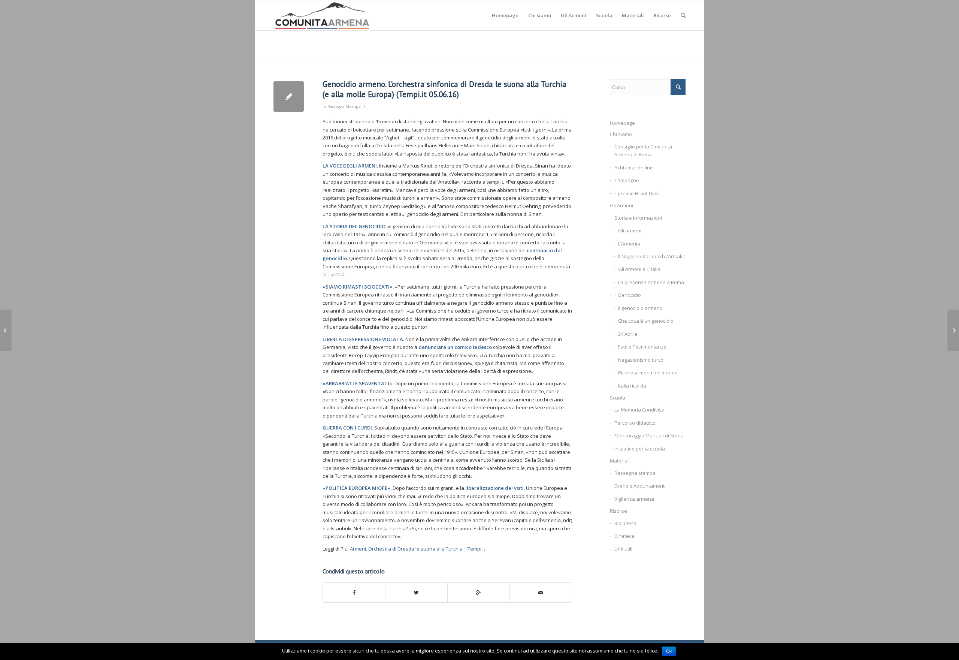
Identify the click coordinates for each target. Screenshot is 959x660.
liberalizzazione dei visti (494, 488)
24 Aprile (628, 334)
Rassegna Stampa (344, 106)
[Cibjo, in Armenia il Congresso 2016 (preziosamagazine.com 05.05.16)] (6, 330)
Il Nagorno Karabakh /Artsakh (652, 256)
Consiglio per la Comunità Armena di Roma (643, 150)
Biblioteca (625, 523)
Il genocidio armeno (640, 308)
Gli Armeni (621, 205)
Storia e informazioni (638, 217)
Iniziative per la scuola (639, 448)
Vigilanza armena (634, 498)
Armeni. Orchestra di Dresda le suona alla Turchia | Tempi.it (417, 548)
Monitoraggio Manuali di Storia (649, 435)
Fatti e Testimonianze (642, 346)
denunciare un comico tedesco (455, 347)
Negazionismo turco (640, 359)
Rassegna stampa (635, 473)
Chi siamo (621, 134)
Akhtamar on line (633, 167)
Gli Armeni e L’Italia (639, 269)
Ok (669, 651)
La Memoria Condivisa (639, 409)
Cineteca (624, 536)
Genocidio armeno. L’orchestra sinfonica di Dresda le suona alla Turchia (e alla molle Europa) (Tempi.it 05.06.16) (444, 89)
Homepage (622, 123)
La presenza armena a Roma (651, 282)
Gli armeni (629, 230)
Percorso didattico (635, 422)
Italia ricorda (632, 385)
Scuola (617, 397)
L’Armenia (629, 243)
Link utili (623, 548)
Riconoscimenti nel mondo (648, 372)
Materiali (620, 460)
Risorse (618, 510)
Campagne (626, 180)
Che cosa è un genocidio (646, 320)
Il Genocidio (627, 295)
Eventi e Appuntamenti (640, 485)
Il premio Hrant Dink (636, 193)
